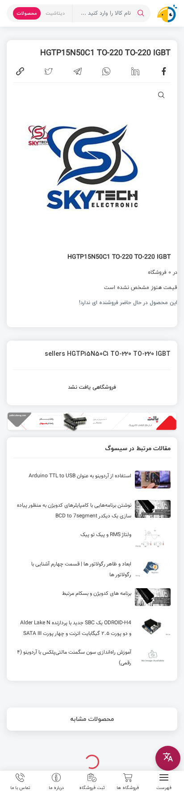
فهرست (163, 787)
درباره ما (56, 787)
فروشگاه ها (128, 787)
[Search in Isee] (140, 13)
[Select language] (167, 758)
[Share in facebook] (164, 71)
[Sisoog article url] (92, 483)
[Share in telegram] (77, 71)
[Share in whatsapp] (106, 71)
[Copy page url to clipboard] (20, 71)
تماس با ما (20, 787)
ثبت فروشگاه (92, 787)
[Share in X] (48, 71)
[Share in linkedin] (135, 71)
